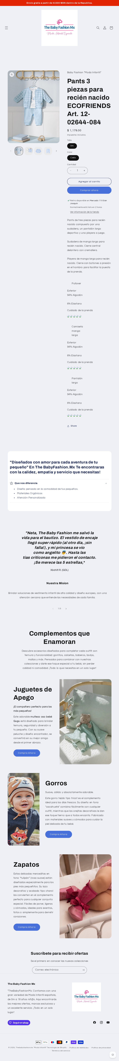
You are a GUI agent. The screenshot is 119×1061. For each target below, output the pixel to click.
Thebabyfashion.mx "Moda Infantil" (31, 1047)
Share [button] (74, 426)
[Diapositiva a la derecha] (56, 151)
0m (72, 146)
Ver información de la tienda (84, 212)
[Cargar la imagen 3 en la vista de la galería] (38, 151)
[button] (6, 28)
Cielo (73, 158)
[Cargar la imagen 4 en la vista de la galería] (48, 151)
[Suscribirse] (83, 970)
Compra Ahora (27, 753)
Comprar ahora (89, 190)
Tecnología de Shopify (56, 1047)
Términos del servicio (61, 1051)
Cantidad (71, 165)
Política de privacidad (101, 1048)
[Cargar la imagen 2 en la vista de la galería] (29, 151)
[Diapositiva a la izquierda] (11, 151)
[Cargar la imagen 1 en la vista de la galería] (19, 151)
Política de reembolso (79, 1048)
